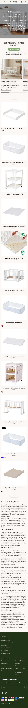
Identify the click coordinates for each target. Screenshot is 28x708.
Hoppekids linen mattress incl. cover (14, 356)
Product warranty (4, 663)
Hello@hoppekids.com (5, 640)
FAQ (2, 661)
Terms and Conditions (19, 661)
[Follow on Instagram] (6, 693)
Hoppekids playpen (7, 596)
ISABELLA (5, 622)
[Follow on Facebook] (2, 693)
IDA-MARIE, (8, 626)
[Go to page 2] (17, 496)
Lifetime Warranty (5, 670)
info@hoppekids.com (5, 653)
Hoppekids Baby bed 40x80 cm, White (14, 422)
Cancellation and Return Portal (20, 669)
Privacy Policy (18, 675)
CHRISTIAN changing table (8, 618)
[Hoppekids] (14, 2)
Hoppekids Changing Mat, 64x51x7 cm (14, 488)
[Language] (22, 2)
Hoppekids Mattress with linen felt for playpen (14, 226)
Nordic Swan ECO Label (6, 668)
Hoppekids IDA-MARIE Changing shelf (14, 194)
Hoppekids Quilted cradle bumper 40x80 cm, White (14, 162)
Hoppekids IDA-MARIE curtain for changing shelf (14, 388)
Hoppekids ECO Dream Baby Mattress (14, 258)
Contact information (19, 672)
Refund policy (18, 666)
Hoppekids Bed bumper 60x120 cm (14, 322)
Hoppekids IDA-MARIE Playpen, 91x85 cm (14, 290)
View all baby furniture (14, 49)
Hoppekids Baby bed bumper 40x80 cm (13, 454)
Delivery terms (18, 663)
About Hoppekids (4, 666)
